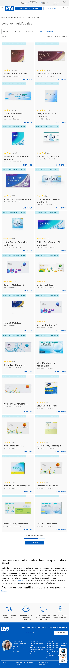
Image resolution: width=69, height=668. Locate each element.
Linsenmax (5, 17)
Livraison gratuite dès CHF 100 (34, 2)
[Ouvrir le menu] (2, 8)
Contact (32, 651)
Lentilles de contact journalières (56, 643)
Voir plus (34, 542)
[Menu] (66, 649)
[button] (64, 8)
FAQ (30, 653)
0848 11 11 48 (18, 646)
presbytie (21, 580)
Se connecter (51, 8)
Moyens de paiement (36, 649)
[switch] (63, 661)
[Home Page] (9, 8)
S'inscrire (61, 633)
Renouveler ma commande (28, 8)
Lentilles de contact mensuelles (56, 645)
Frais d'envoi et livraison (37, 647)
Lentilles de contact (17, 17)
